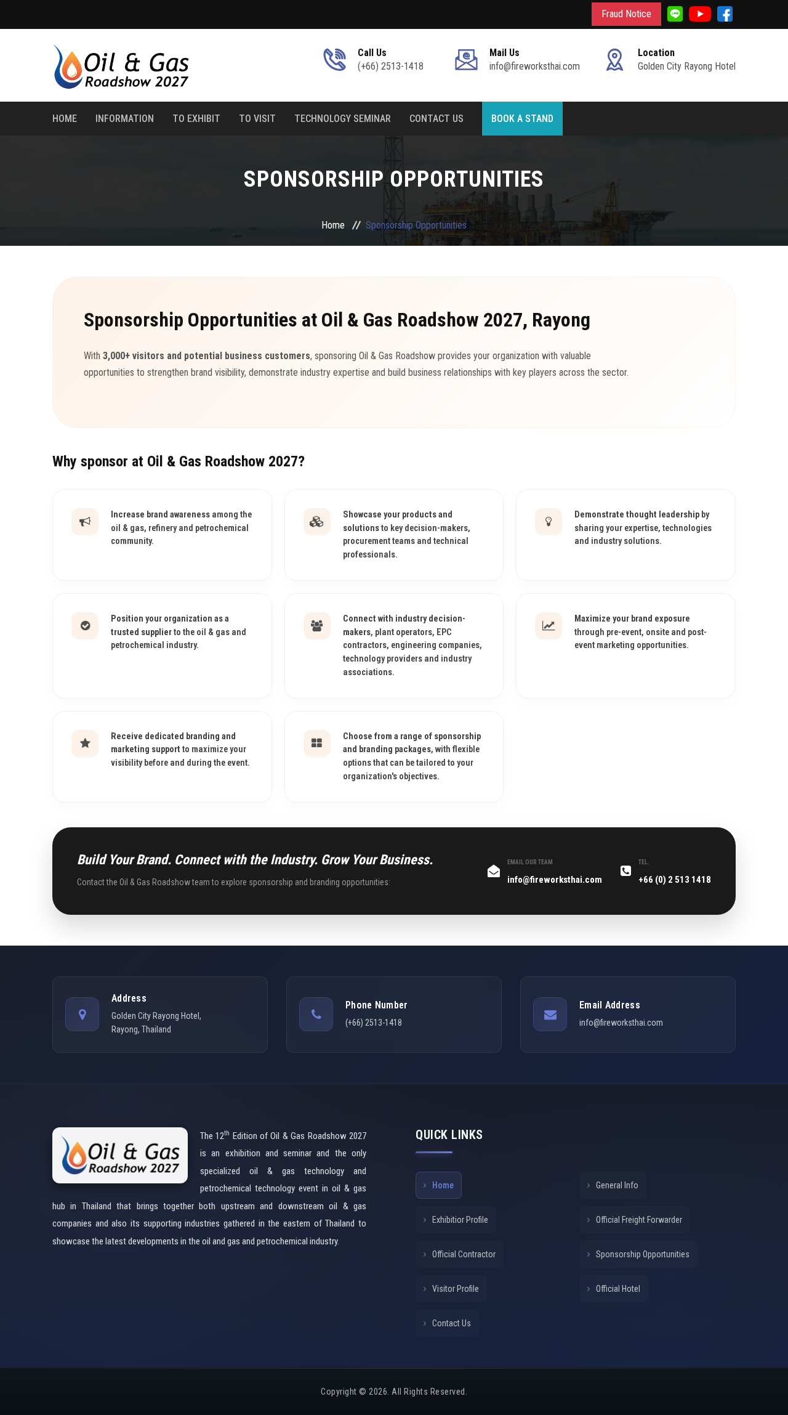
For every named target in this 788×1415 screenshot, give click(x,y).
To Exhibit (196, 118)
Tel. (643, 862)
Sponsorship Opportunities (643, 1254)
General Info (617, 1185)
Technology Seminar (342, 118)
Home (64, 118)
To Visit (257, 118)
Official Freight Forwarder (639, 1220)
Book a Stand (522, 118)
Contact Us (436, 118)
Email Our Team (530, 862)
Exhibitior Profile (460, 1220)
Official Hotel (618, 1289)
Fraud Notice (626, 14)
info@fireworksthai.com (554, 879)
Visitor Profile (455, 1289)
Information (124, 118)
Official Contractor (464, 1254)
